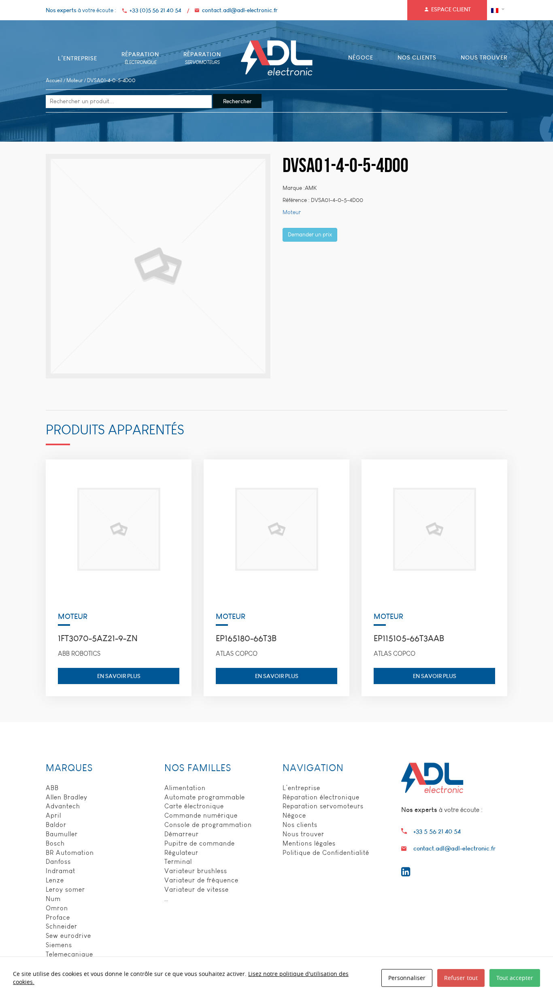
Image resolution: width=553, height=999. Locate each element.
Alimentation (185, 788)
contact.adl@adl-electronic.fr (240, 10)
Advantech (63, 806)
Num (53, 899)
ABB (52, 788)
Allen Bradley (66, 797)
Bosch (55, 843)
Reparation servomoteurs (323, 806)
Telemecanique (69, 954)
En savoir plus (118, 676)
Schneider (61, 926)
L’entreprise (301, 788)
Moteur (74, 80)
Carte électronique (194, 806)
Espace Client (451, 9)
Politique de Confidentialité (326, 853)
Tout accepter (514, 978)
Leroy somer (65, 889)
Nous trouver (303, 834)
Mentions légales (309, 843)
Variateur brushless (195, 871)
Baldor (56, 825)
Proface (58, 917)
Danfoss (58, 861)
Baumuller (62, 834)
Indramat (60, 871)
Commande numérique (201, 815)
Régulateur (181, 853)
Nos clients (300, 825)
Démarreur (181, 834)
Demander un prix (310, 234)
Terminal (178, 861)
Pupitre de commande (199, 843)
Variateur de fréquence (201, 880)
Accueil (54, 80)
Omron (57, 908)
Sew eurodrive (68, 935)
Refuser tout (461, 978)
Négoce (294, 815)
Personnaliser (406, 978)
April (53, 815)
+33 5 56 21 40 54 (437, 831)
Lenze (55, 880)
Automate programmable (204, 797)
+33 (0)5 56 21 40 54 (155, 10)
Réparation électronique (321, 797)
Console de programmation (208, 825)
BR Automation (70, 853)
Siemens (59, 945)
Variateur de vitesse (196, 889)
